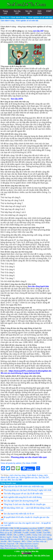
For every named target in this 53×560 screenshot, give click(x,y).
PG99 (48, 528)
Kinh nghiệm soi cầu (29, 477)
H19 (27, 539)
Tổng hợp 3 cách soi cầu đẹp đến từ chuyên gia (24, 504)
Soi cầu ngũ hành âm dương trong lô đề (21, 501)
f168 (37, 548)
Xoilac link (37, 535)
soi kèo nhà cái (40, 541)
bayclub (11, 544)
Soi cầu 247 (44, 477)
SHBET (41, 528)
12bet (29, 541)
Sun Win (22, 548)
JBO (23, 541)
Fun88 (26, 533)
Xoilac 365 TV (19, 537)
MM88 (3, 535)
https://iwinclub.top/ (28, 546)
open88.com (20, 530)
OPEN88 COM (6, 528)
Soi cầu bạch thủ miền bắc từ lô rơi (19, 514)
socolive (32, 528)
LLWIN (38, 530)
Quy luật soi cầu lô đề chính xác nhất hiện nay (24, 486)
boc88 (4, 541)
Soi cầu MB (17, 480)
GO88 (39, 533)
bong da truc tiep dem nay (38, 537)
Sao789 (46, 533)
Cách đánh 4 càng (34, 475)
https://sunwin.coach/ (29, 544)
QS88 (49, 539)
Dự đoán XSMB (30, 463)
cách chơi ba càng (17, 475)
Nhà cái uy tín (6, 533)
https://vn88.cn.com (8, 539)
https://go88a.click (38, 539)
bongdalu (24, 528)
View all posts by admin (11, 463)
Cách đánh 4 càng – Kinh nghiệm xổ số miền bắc (19, 21)
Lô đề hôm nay (6, 530)
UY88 (21, 539)
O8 (28, 530)
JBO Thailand (14, 541)
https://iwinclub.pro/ (8, 548)
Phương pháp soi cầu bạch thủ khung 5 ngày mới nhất (27, 490)
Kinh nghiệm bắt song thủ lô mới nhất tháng (23, 497)
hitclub (3, 544)
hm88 (32, 533)
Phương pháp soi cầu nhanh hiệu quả (29, 457)
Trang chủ (5, 17)
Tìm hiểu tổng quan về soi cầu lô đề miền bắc (23, 494)
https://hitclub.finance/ (9, 546)
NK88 (9, 535)
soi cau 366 (6, 480)
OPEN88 (17, 533)
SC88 (16, 528)
